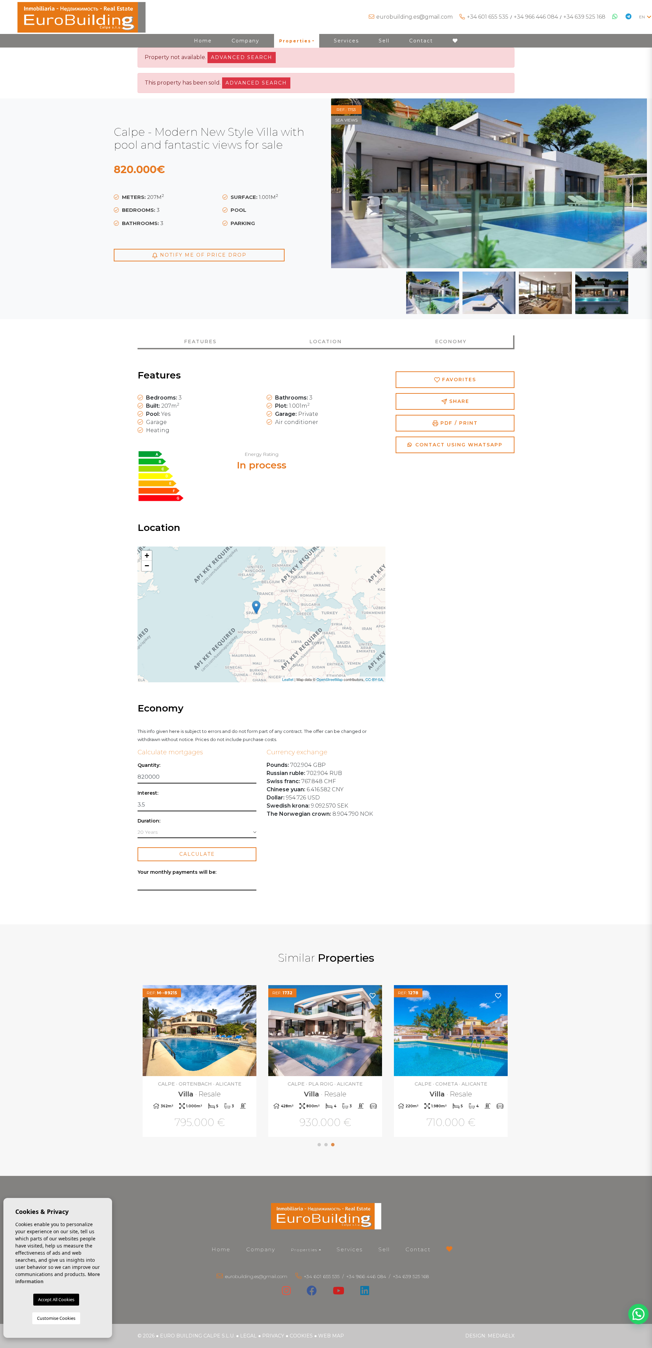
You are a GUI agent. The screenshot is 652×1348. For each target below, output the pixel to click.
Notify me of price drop (202, 255)
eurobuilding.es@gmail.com (414, 17)
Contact (421, 41)
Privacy (273, 1336)
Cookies (301, 1336)
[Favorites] (247, 995)
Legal (248, 1336)
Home (203, 41)
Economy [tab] (451, 341)
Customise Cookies (56, 1318)
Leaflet (287, 679)
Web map (331, 1336)
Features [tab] (200, 341)
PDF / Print (458, 423)
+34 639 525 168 (584, 17)
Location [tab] (325, 341)
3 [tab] (332, 1144)
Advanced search (241, 57)
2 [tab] (326, 1144)
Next (629, 183)
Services (346, 41)
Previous (348, 183)
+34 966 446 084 (536, 17)
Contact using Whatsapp (458, 445)
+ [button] (147, 555)
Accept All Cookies (56, 1299)
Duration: (149, 821)
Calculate (197, 854)
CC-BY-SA (374, 679)
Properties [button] (295, 40)
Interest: (148, 793)
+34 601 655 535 (487, 17)
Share (458, 401)
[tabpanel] (200, 1062)
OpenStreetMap (329, 679)
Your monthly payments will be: (177, 872)
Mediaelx (501, 1336)
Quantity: (149, 765)
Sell (384, 41)
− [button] (147, 565)
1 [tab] (319, 1144)
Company (245, 41)
